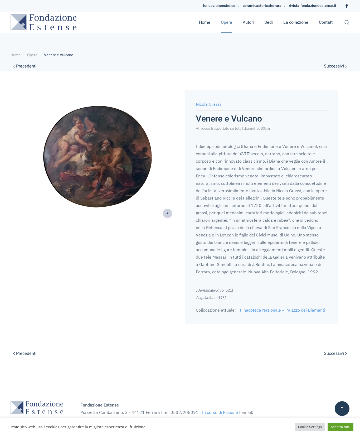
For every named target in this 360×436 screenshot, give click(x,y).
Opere (226, 22)
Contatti (326, 22)
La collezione (295, 22)
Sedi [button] (268, 22)
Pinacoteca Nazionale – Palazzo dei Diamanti (282, 310)
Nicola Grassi (208, 104)
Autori (248, 22)
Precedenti (26, 66)
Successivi (334, 66)
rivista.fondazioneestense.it (312, 5)
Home (204, 22)
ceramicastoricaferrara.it (264, 5)
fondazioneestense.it (221, 5)
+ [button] (167, 213)
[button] (346, 22)
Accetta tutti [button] (340, 427)
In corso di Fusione (220, 412)
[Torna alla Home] (43, 22)
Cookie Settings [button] (310, 427)
